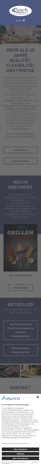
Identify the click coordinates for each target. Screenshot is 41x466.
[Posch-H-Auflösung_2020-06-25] (20, 7)
